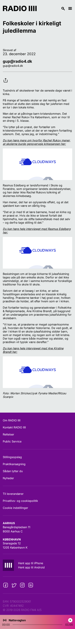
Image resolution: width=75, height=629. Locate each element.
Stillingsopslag (12, 457)
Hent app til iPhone (30, 563)
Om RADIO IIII (11, 420)
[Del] (5, 77)
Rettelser (8, 434)
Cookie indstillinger (15, 508)
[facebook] (5, 585)
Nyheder (8, 478)
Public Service (12, 441)
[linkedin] (30, 585)
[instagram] (22, 585)
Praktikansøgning (14, 464)
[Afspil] (70, 620)
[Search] (52, 8)
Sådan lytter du (13, 471)
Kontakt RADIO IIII (14, 427)
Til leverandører (13, 494)
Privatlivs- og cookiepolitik (20, 501)
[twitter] (14, 585)
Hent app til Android (31, 567)
